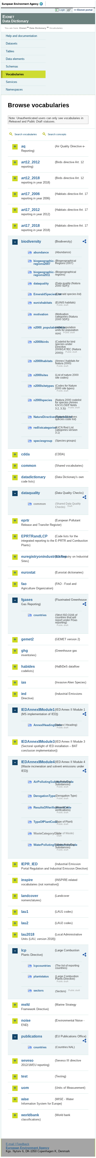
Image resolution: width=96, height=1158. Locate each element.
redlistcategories (43, 427)
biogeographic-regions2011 (43, 273)
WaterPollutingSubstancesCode (43, 844)
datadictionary (33, 477)
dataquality (41, 283)
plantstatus (41, 976)
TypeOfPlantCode (43, 821)
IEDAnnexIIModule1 (37, 710)
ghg (24, 651)
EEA (24, 4)
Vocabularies (15, 74)
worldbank (30, 1115)
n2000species (42, 400)
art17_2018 (30, 225)
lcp (23, 950)
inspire (27, 880)
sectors (38, 990)
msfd (25, 1004)
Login (62, 9)
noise (26, 1020)
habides (28, 666)
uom (25, 1088)
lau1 (24, 912)
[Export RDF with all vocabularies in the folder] (84, 241)
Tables (10, 51)
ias (23, 682)
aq (23, 146)
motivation (40, 314)
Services (11, 82)
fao (24, 584)
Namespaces (14, 89)
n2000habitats (42, 361)
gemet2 (27, 639)
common (28, 465)
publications (31, 1036)
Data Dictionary (37, 28)
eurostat (28, 572)
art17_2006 (30, 194)
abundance (41, 252)
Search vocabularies (26, 134)
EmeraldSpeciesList (43, 294)
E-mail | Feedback (17, 1144)
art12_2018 (30, 178)
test (24, 1076)
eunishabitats (42, 302)
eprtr (25, 520)
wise (25, 1099)
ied (23, 694)
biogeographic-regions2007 (43, 262)
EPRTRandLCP (34, 536)
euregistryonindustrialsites (37, 556)
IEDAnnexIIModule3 (37, 741)
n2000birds (41, 341)
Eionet (22, 28)
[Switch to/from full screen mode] (69, 10)
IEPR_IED (29, 864)
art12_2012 (30, 162)
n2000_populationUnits (43, 327)
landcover (29, 896)
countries (39, 615)
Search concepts (57, 134)
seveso (27, 1060)
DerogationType (43, 796)
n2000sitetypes (43, 385)
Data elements (15, 59)
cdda (25, 454)
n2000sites (40, 375)
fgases (27, 600)
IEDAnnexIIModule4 (37, 762)
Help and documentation (21, 36)
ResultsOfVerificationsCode (43, 807)
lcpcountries (42, 965)
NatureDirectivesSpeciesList (43, 417)
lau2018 (27, 934)
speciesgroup (42, 440)
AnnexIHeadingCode (43, 725)
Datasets (11, 43)
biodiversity (31, 241)
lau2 (24, 923)
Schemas (12, 66)
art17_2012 (30, 210)
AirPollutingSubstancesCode (43, 781)
